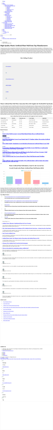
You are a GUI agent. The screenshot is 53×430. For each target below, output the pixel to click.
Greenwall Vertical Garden (25, 358)
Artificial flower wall (10, 9)
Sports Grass (9, 19)
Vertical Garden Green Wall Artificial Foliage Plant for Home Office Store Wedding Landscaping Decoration (21, 307)
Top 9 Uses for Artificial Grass (8, 233)
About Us (4, 31)
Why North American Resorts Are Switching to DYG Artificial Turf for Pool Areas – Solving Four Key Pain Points (26, 228)
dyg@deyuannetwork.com (6, 390)
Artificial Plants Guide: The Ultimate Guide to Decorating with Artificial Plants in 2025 (20, 238)
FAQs (3, 30)
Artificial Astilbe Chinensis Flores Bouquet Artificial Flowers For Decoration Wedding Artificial (21, 218)
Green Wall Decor (38, 358)
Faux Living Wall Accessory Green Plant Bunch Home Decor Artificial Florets (23, 133)
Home (3, 37)
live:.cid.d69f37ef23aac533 (6, 382)
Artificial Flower (7, 12)
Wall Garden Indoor (6, 320)
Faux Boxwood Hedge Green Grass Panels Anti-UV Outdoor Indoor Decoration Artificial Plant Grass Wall (26, 140)
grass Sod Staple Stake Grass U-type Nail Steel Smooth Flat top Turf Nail (17, 198)
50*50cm (8, 8)
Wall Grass (8, 16)
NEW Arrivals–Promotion (9, 4)
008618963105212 (5, 366)
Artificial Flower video (8, 28)
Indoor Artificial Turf (6, 313)
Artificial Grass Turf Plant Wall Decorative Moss (11, 305)
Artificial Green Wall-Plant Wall (10, 5)
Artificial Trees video (8, 26)
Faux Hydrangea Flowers (7, 301)
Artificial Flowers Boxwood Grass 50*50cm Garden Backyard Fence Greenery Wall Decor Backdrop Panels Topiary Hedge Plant (24, 152)
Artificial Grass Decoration (7, 316)
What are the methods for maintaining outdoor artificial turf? (15, 248)
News (3, 29)
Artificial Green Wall (10, 358)
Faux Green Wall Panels (7, 309)
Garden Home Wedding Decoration (9, 318)
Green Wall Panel (3, 358)
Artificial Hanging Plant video (9, 27)
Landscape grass (9, 17)
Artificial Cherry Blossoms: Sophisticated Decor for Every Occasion (16, 223)
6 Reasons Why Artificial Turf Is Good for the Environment (15, 243)
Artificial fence (9, 10)
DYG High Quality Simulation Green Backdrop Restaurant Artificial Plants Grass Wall (25, 143)
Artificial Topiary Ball (8, 21)
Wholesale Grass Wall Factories (8, 311)
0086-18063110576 (5, 374)
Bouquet (8, 13)
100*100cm (9, 6)
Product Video (4, 22)
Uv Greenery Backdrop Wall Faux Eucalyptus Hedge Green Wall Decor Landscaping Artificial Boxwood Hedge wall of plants (25, 148)
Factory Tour (7, 32)
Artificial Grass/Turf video (9, 23)
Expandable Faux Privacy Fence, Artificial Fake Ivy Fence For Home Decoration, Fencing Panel (21, 202)
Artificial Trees (7, 14)
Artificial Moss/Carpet (8, 20)
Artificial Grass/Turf (8, 15)
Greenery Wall (32, 358)
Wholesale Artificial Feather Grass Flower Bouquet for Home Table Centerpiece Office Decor (20, 210)
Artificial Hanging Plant (8, 11)
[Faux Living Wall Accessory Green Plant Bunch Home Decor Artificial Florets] (3, 131)
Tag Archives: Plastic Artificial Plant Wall (9, 38)
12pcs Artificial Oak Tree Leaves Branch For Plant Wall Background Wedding (23, 156)
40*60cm (8, 7)
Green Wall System (6, 303)
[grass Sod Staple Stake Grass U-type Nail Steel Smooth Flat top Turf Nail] (18, 196)
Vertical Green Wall (17, 358)
